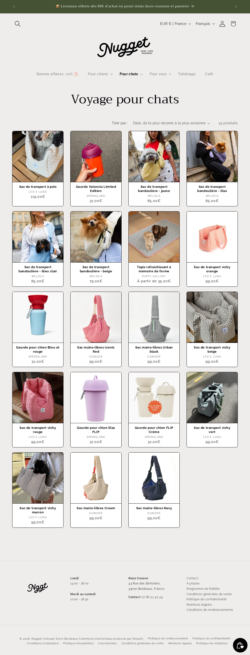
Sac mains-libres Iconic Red (96, 349)
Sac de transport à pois (38, 187)
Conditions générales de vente (209, 594)
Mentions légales (199, 604)
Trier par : (120, 123)
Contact (192, 578)
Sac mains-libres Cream (96, 508)
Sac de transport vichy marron (38, 510)
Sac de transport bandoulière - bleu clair (38, 269)
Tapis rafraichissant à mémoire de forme (154, 269)
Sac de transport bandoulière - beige (96, 269)
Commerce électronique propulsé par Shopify (111, 638)
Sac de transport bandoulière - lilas (212, 189)
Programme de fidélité (203, 589)
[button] (17, 23)
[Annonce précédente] (14, 6)
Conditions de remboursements (210, 610)
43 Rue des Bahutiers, (144, 583)
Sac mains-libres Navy (154, 508)
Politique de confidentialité (207, 599)
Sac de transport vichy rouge (38, 430)
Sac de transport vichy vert (212, 430)
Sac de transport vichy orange (212, 269)
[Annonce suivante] (236, 6)
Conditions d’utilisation (43, 643)
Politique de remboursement (168, 638)
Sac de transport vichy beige (212, 349)
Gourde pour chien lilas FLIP (96, 430)
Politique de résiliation (212, 643)
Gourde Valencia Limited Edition (96, 189)
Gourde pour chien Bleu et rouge (38, 349)
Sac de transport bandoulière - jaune (154, 189)
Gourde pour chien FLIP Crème (154, 430)
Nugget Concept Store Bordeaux (54, 638)
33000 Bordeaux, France (146, 589)
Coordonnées (107, 643)
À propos (193, 583)
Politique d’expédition (78, 643)
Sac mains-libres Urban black (154, 349)
